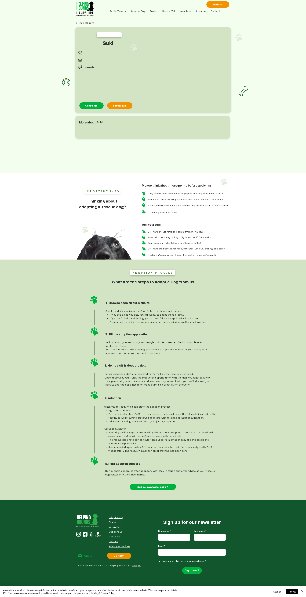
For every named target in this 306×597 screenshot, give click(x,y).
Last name (200, 531)
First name (164, 531)
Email (161, 546)
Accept (292, 591)
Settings (277, 591)
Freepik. (136, 565)
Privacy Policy (107, 593)
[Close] (302, 591)
